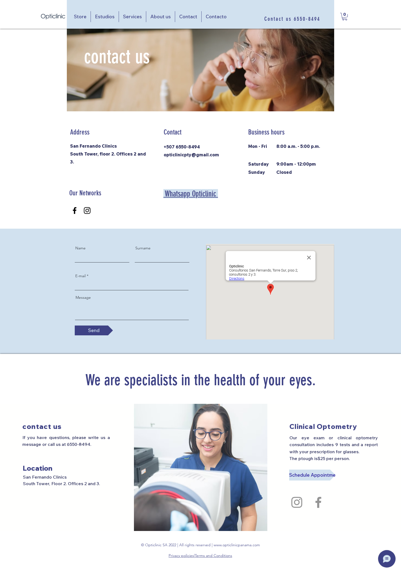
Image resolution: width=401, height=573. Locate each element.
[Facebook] (74, 210)
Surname (143, 248)
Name (80, 248)
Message (83, 297)
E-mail (80, 276)
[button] (344, 16)
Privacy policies (181, 555)
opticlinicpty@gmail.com (191, 154)
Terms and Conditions (213, 555)
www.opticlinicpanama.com (237, 544)
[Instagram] (87, 210)
